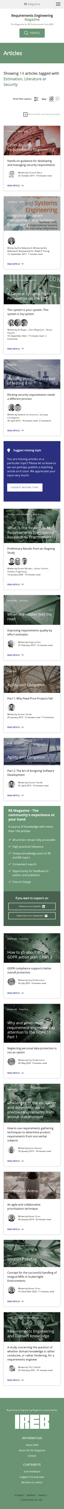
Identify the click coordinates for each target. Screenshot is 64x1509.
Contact (32, 1455)
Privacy (42, 1495)
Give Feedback (32, 1471)
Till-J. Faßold (34, 1367)
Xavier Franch (41, 568)
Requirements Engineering (32, 20)
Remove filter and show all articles (43, 114)
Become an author (32, 1482)
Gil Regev (22, 329)
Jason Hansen (35, 1148)
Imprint (31, 1495)
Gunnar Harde (25, 714)
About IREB (32, 1445)
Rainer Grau (34, 1216)
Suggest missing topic (25, 487)
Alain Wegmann (37, 329)
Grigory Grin (34, 642)
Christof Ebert (35, 172)
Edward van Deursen (28, 414)
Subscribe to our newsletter (30, 915)
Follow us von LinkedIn (30, 906)
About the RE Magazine (32, 1450)
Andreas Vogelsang (17, 571)
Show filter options (22, 98)
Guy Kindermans (36, 980)
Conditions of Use (31, 1500)
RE (32, 4)
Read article (13, 185)
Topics (34, 33)
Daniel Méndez (25, 568)
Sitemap (19, 1495)
